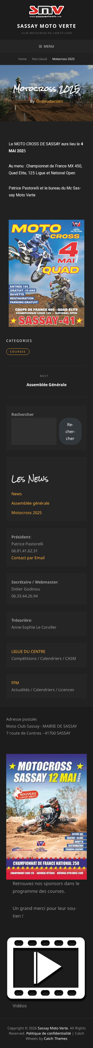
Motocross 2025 (26, 512)
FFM (15, 682)
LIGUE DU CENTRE (28, 651)
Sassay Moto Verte (46, 26)
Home (22, 59)
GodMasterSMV (49, 101)
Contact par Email (28, 557)
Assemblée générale (30, 503)
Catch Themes (55, 1038)
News (16, 493)
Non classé (39, 59)
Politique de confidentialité (48, 1033)
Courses (18, 351)
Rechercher (22, 414)
